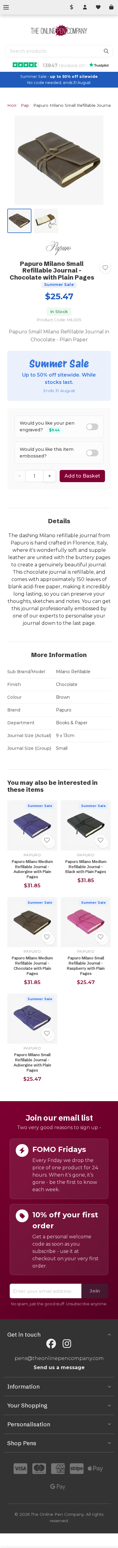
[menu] (6, 7)
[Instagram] (67, 1344)
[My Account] (84, 7)
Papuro (28, 105)
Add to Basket (82, 476)
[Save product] (105, 267)
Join (95, 1291)
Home (13, 105)
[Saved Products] (98, 7)
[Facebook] (51, 1344)
